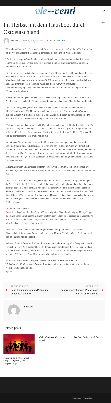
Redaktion (14, 41)
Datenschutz (88, 398)
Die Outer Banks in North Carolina (88, 337)
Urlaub (8, 208)
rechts (51, 49)
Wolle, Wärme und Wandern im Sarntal (52, 338)
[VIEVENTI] (55, 10)
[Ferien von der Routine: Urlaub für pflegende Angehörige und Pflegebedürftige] (19, 344)
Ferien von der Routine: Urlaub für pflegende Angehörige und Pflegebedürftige (17, 361)
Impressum (76, 398)
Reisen (49, 40)
